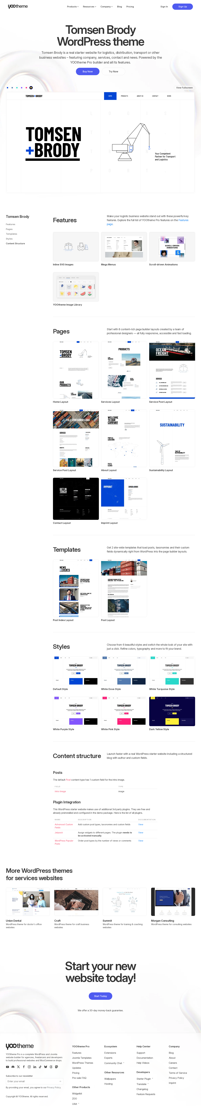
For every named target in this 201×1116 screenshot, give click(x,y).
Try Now (113, 71)
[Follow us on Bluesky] (45, 1066)
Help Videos (143, 1062)
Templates (11, 233)
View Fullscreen (184, 87)
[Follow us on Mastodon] (56, 1066)
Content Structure (15, 243)
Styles (9, 238)
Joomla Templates (82, 1057)
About (172, 1057)
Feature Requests (146, 1094)
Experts (108, 1057)
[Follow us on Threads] (51, 1066)
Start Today (100, 996)
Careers (173, 1062)
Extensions (110, 1052)
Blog (119, 6)
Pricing (130, 6)
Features (10, 224)
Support (141, 1052)
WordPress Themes (82, 1062)
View (140, 824)
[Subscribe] (60, 1081)
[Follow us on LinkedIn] (34, 1066)
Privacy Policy (54, 1087)
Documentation (145, 1057)
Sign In (164, 6)
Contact (173, 1067)
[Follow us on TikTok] (40, 1066)
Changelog (142, 1089)
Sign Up (182, 6)
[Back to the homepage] (18, 6)
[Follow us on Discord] (13, 1066)
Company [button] (105, 6)
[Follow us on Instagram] (29, 1066)
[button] (7, 87)
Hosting (108, 1083)
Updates (76, 1067)
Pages (9, 229)
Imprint (172, 1082)
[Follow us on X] (18, 1066)
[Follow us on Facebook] (23, 1066)
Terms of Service (178, 1072)
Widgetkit (77, 1093)
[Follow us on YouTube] (7, 1066)
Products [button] (72, 6)
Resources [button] (88, 6)
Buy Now (88, 71)
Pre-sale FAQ (79, 1077)
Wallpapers (110, 1078)
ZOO (74, 1098)
